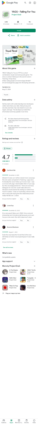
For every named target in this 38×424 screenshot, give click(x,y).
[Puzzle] (6, 94)
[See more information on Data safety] (34, 99)
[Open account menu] (34, 2)
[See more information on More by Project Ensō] (34, 266)
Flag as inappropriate (11, 293)
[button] (21, 24)
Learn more (11, 120)
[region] (19, 23)
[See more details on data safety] (9, 132)
